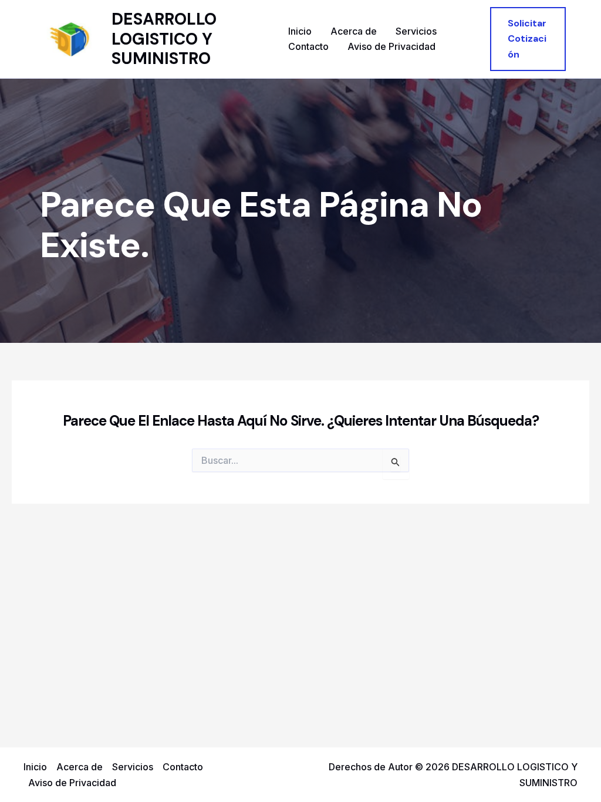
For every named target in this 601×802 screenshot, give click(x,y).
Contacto (308, 46)
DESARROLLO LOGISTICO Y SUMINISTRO (164, 38)
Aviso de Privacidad (391, 46)
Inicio (300, 31)
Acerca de (353, 31)
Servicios (416, 31)
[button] (528, 39)
